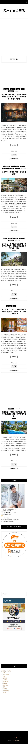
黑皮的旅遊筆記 (14, 10)
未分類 (4, 692)
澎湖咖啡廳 (5, 681)
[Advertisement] (14, 37)
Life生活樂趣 (6, 674)
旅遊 (18, 89)
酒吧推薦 (5, 683)
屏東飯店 (11, 408)
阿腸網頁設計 (16, 740)
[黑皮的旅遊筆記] (13, 507)
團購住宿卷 (5, 685)
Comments (14, 151)
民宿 (14, 306)
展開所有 (3, 671)
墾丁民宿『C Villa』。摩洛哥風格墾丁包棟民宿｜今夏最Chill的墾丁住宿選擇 (14, 312)
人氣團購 (5, 679)
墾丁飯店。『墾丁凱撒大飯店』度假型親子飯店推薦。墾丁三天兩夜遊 (14, 414)
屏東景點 (22, 166)
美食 (23, 89)
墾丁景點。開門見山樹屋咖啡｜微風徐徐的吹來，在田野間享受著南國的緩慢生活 (14, 246)
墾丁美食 (6, 89)
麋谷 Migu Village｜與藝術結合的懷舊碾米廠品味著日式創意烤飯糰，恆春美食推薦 (14, 97)
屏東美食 (11, 91)
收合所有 (9, 671)
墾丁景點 (13, 89)
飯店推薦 (5, 688)
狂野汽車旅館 (6, 690)
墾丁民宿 (9, 306)
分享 (13, 155)
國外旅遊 (5, 678)
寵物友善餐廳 (6, 166)
